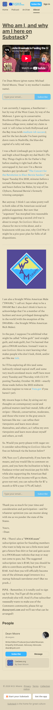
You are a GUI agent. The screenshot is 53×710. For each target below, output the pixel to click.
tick (17, 358)
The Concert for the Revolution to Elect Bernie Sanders (24, 173)
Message (38, 654)
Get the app (41, 696)
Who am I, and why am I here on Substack (25, 31)
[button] (5, 9)
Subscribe (36, 4)
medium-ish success (34, 132)
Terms (36, 686)
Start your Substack (19, 696)
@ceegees (9, 637)
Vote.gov (36, 389)
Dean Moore (12, 633)
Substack (12, 703)
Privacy (27, 686)
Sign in (47, 4)
